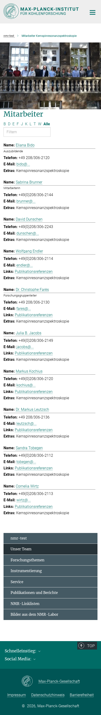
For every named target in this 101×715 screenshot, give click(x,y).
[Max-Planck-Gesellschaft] (30, 681)
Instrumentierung (26, 571)
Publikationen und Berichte (34, 592)
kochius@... (26, 385)
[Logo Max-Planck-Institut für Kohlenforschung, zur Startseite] (42, 11)
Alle (46, 124)
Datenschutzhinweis (48, 695)
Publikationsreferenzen (34, 271)
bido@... (23, 164)
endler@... (24, 265)
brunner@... (25, 201)
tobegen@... (26, 462)
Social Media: (18, 659)
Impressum (16, 695)
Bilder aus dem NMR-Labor (34, 614)
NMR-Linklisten (25, 603)
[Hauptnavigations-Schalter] (92, 12)
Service (17, 582)
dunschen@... (27, 233)
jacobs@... (25, 347)
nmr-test (19, 538)
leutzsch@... (26, 423)
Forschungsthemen (27, 560)
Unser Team (21, 549)
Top (91, 645)
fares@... (23, 308)
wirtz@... (23, 500)
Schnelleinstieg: (21, 651)
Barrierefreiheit (82, 695)
